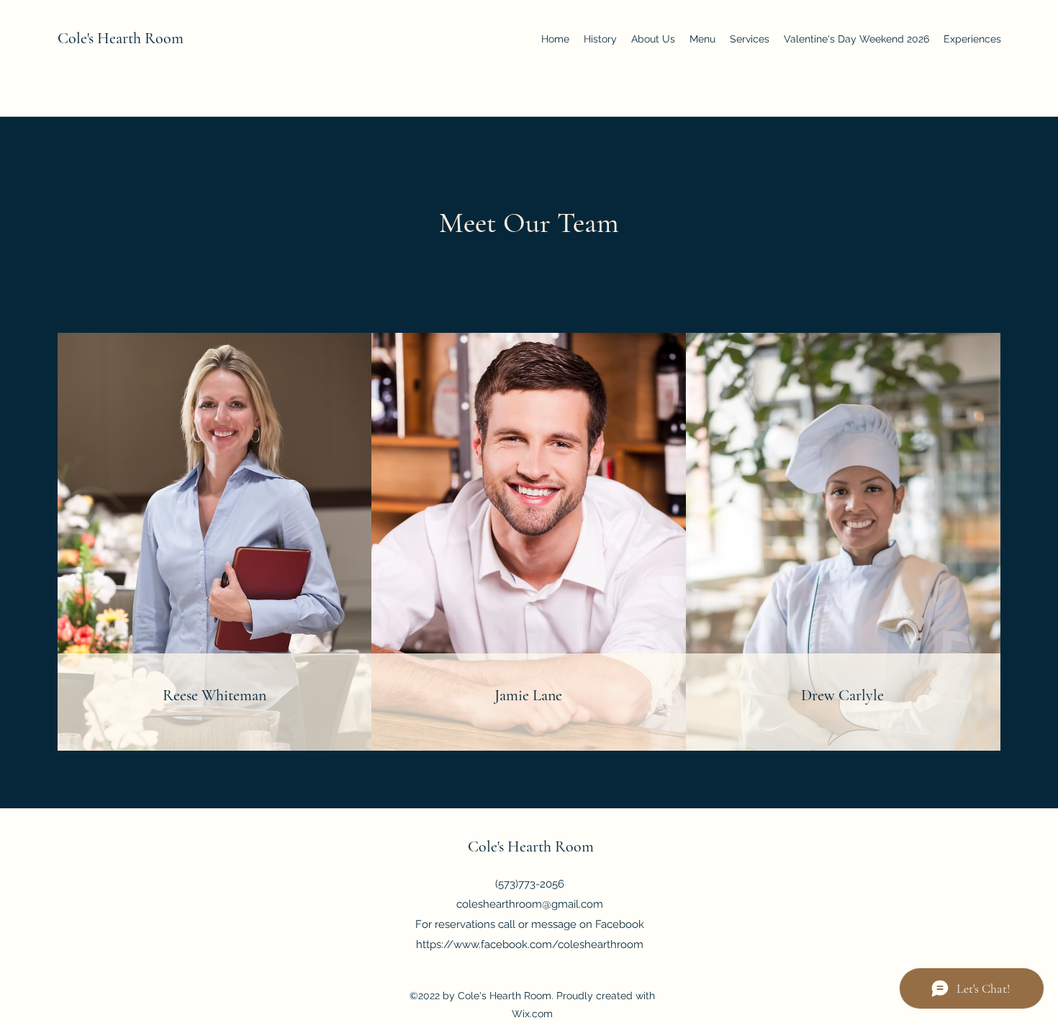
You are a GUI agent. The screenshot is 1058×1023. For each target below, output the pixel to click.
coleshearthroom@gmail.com (529, 904)
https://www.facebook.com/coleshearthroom (529, 944)
